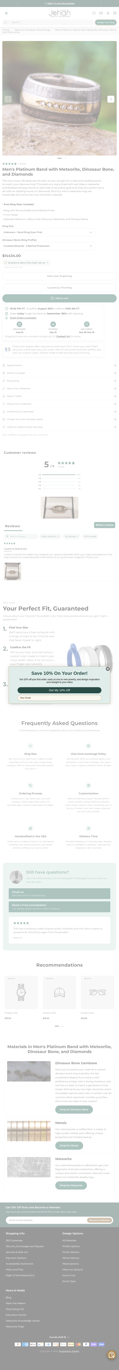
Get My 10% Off (59, 690)
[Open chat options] (111, 1354)
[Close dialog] (108, 669)
